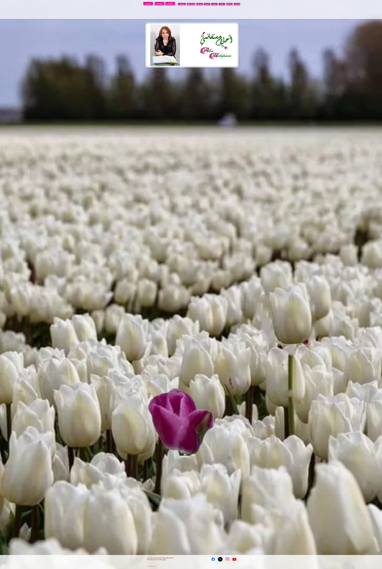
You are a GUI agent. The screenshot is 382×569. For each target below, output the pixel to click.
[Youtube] (234, 559)
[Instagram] (227, 559)
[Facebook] (213, 559)
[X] (220, 559)
